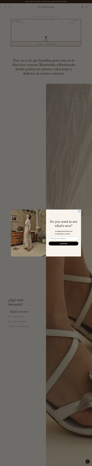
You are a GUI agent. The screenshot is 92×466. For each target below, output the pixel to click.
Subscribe (63, 244)
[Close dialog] (79, 211)
